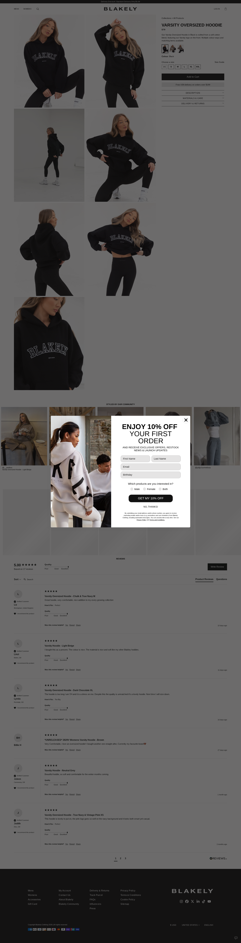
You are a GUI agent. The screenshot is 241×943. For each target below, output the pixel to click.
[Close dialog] (186, 420)
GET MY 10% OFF (150, 498)
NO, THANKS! (151, 507)
